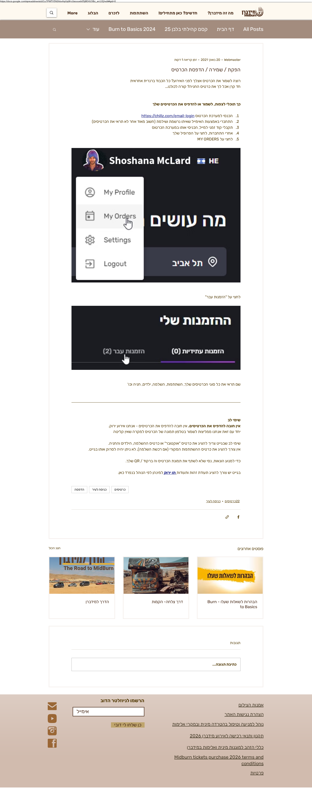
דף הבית (225, 29)
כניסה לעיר (99, 490)
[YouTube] (52, 718)
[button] (220, 13)
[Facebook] (52, 743)
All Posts (253, 29)
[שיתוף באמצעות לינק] (227, 517)
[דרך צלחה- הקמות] (156, 575)
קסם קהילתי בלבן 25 (186, 29)
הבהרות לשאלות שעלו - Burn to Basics (232, 604)
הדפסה (79, 490)
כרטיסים (120, 490)
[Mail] (52, 706)
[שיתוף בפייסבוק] (238, 517)
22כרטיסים (232, 501)
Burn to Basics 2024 (132, 29)
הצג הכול (55, 548)
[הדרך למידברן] (81, 575)
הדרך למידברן (97, 601)
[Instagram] (52, 730)
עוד (96, 29)
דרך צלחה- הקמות (167, 601)
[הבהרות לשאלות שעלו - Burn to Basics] (230, 575)
